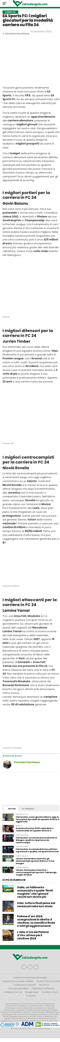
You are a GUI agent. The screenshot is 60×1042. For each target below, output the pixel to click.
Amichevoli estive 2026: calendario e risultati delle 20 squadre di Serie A (35, 829)
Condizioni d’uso (49, 992)
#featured (8, 755)
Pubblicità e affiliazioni (43, 988)
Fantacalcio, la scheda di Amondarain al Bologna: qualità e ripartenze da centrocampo (36, 840)
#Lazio (18, 755)
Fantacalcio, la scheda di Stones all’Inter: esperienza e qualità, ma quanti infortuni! (37, 850)
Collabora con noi (13, 992)
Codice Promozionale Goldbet (18, 981)
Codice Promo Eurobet (48, 981)
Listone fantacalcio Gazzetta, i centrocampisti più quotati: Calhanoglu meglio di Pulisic (36, 872)
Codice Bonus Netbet (24, 984)
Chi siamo (44, 984)
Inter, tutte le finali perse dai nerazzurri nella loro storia (36, 904)
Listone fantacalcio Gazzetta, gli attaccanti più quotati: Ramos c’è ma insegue (35, 861)
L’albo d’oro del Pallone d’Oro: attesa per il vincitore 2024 (33, 935)
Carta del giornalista (18, 988)
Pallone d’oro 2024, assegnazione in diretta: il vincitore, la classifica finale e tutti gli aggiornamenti (36, 921)
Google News (32, 992)
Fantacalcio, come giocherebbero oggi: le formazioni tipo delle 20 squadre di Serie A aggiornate (37, 819)
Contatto (31, 995)
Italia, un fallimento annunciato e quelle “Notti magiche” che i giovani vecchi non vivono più (35, 892)
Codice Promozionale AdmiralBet (30, 977)
